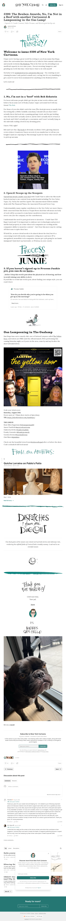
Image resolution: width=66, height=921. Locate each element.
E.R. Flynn (10, 825)
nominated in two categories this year (29, 73)
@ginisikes (15, 437)
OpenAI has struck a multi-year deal (17, 197)
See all (7, 891)
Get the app (39, 916)
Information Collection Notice (32, 883)
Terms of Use (41, 881)
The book (21, 130)
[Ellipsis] (61, 799)
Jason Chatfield (12, 26)
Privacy (32, 913)
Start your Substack (30, 916)
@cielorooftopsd (36, 442)
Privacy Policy (45, 883)
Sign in (61, 5)
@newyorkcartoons (23, 427)
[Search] (42, 5)
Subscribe (53, 5)
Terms (36, 913)
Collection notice (42, 913)
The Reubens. (25, 64)
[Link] (1, 53)
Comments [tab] (7, 780)
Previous (9, 769)
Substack (26, 919)
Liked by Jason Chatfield (14, 801)
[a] (55, 880)
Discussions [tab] (16, 848)
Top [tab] (6, 848)
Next (57, 769)
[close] (48, 853)
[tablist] (11, 780)
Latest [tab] (9, 848)
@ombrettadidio (22, 430)
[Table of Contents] (2, 460)
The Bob (12, 105)
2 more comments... (9, 840)
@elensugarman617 (27, 425)
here (29, 271)
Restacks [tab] (14, 780)
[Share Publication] (46, 5)
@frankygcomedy (23, 432)
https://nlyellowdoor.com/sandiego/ (21, 418)
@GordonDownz (21, 435)
